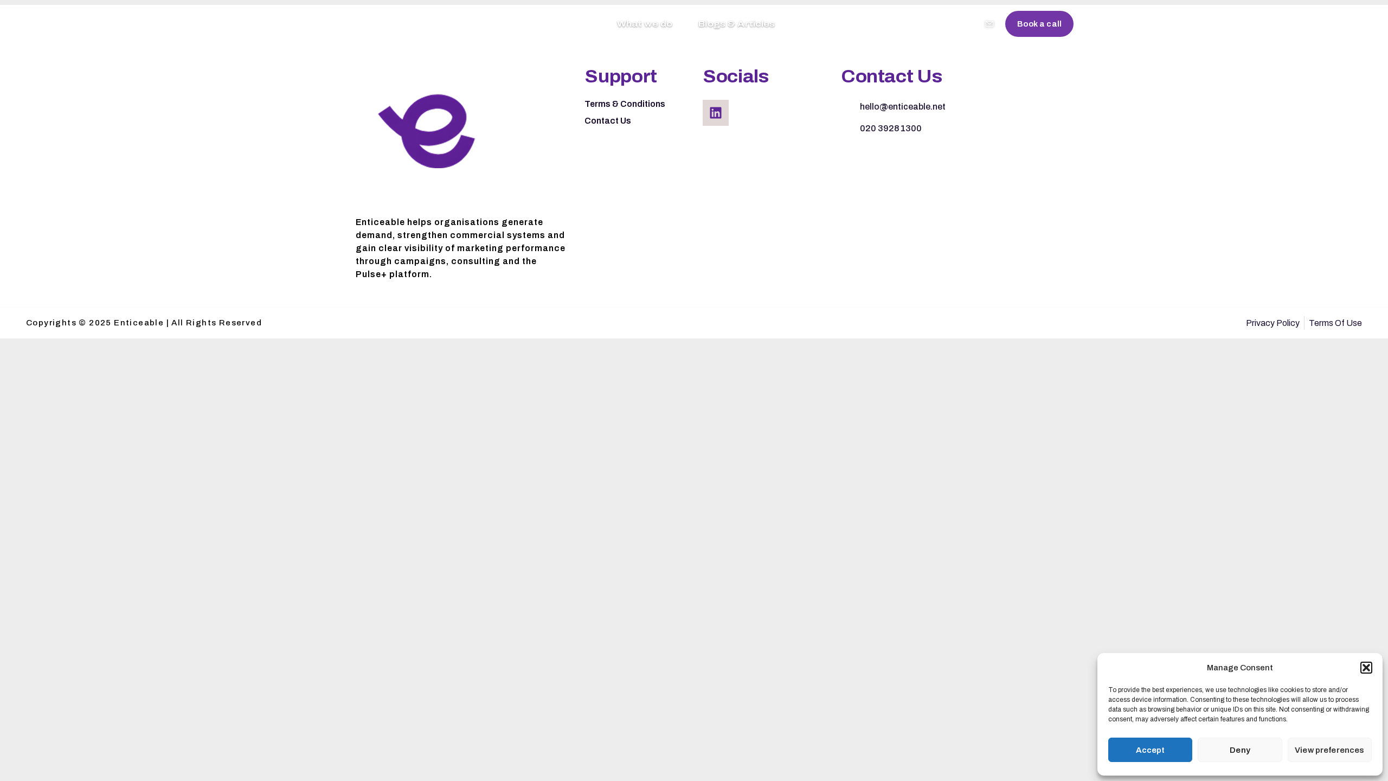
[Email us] (989, 24)
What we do (645, 24)
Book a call (1039, 24)
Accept (1150, 750)
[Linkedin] (716, 113)
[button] (1366, 667)
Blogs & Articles (736, 24)
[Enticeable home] (360, 24)
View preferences (1329, 750)
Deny (1240, 750)
